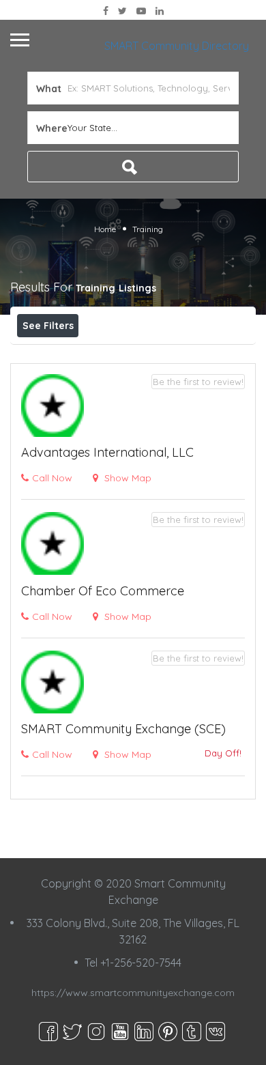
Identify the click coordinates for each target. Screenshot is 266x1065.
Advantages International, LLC (107, 452)
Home (105, 229)
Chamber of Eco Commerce (102, 591)
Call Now (52, 478)
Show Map (126, 478)
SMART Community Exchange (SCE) (123, 729)
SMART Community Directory (176, 46)
